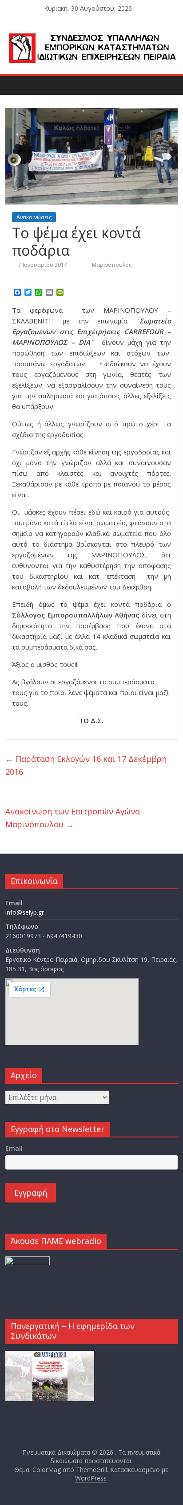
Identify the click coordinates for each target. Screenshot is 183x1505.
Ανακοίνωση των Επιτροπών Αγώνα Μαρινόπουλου (72, 818)
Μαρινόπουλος (111, 265)
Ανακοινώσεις (34, 217)
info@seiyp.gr (24, 912)
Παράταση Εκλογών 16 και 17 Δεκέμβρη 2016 (86, 765)
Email (14, 1148)
